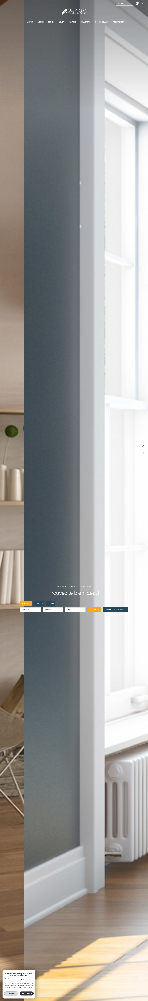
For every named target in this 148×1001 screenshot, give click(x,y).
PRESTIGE (72, 22)
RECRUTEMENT (118, 22)
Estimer (51, 603)
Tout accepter (26, 993)
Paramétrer (11, 993)
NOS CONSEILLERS (101, 22)
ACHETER (30, 22)
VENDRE (40, 22)
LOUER (61, 22)
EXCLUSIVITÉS (85, 22)
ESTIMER (51, 22)
